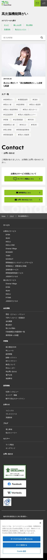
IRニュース (10, 350)
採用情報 (6, 385)
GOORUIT (9, 259)
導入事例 (29, 25)
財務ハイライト (11, 357)
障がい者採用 (35, 104)
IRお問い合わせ (11, 371)
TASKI (8, 256)
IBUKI (35, 125)
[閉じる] (40, 522)
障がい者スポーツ (30, 109)
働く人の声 (17, 25)
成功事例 (21, 104)
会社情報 (6, 308)
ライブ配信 (10, 445)
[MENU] (44, 3)
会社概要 (9, 321)
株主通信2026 (11, 347)
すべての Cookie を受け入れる (22, 539)
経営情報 (9, 354)
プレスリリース (11, 414)
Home (3, 216)
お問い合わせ (8, 454)
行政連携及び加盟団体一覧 (15, 332)
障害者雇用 (9, 135)
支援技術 (7, 29)
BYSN (31, 120)
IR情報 (5, 341)
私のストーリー (20, 29)
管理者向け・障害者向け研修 (16, 266)
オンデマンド (10, 448)
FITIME (8, 297)
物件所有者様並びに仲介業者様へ (15, 516)
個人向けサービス (9, 280)
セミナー (6, 438)
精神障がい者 (9, 125)
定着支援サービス (12, 269)
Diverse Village (11, 248)
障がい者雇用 (24, 135)
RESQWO (9, 252)
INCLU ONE (10, 245)
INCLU (23, 125)
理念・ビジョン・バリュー (15, 314)
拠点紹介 (9, 325)
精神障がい (9, 99)
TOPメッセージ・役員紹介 (15, 318)
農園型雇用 (23, 99)
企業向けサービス (9, 231)
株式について (10, 364)
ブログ (12, 216)
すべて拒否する (21, 545)
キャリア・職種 (11, 395)
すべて (6, 25)
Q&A (35, 99)
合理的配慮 (19, 120)
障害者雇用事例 (23, 130)
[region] (21, 539)
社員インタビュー (12, 392)
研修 (6, 120)
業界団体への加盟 (12, 335)
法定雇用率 (9, 115)
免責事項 (9, 378)
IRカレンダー (10, 368)
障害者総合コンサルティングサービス (19, 262)
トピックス (10, 410)
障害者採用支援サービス (14, 273)
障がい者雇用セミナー (27, 115)
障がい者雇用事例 (11, 109)
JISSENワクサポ (12, 276)
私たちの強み (10, 328)
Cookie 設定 (21, 551)
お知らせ (6, 404)
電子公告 (9, 375)
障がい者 (8, 104)
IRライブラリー (11, 361)
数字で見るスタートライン (15, 399)
